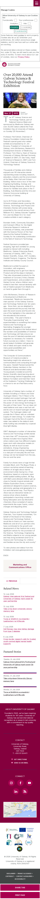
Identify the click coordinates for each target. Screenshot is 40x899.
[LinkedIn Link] (16, 791)
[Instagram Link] (11, 783)
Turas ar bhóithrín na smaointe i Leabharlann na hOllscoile (16, 620)
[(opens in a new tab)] (19, 832)
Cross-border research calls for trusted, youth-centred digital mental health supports (19, 641)
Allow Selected (21, 31)
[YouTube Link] (29, 783)
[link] (19, 830)
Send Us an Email (21, 763)
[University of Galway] (11, 65)
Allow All (15, 27)
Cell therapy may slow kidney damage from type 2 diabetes (18, 630)
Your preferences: (26, 20)
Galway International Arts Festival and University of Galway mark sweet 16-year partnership (18, 598)
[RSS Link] (25, 791)
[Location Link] (20, 816)
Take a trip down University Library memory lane (17, 610)
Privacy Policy (23, 57)
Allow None (27, 27)
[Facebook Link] (20, 783)
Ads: (25, 23)
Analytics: (14, 23)
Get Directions (20, 759)
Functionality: (8, 20)
